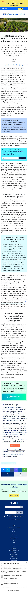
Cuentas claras (14, 556)
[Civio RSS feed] (22, 516)
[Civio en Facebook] (7, 516)
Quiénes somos (14, 554)
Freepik (26, 31)
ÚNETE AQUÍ (15, 445)
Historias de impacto (14, 550)
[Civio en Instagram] (10, 516)
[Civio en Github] (20, 516)
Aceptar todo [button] (7, 587)
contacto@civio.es (14, 519)
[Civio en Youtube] (17, 516)
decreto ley (9, 122)
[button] (14, 590)
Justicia (14, 533)
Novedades (14, 552)
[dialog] (14, 577)
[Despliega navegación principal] (25, 8)
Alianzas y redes (14, 558)
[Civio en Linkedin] (15, 516)
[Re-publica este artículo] (22, 65)
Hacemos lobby (14, 560)
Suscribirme (22, 158)
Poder (14, 542)
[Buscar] (21, 507)
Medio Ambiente (14, 538)
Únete (20, 8)
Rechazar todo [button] (20, 587)
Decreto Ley (18, 68)
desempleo (12, 463)
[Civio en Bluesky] (4, 516)
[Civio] (4, 8)
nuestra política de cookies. (6, 572)
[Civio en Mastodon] (12, 516)
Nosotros (14, 548)
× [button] (26, 562)
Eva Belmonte (14, 59)
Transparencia (14, 540)
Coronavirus (5, 463)
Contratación (14, 536)
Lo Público (14, 529)
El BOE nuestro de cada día (14, 527)
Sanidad (14, 531)
